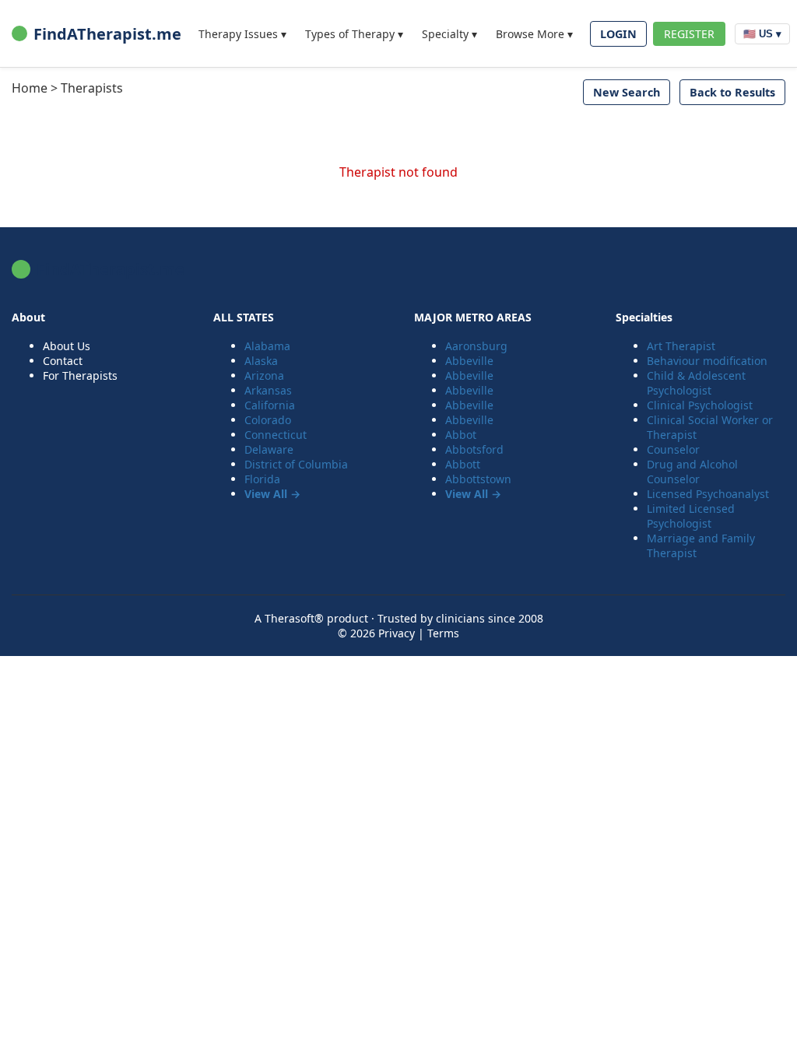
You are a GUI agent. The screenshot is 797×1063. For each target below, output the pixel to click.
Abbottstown (478, 479)
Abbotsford (474, 449)
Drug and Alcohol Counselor (692, 471)
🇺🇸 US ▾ (762, 34)
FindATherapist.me (107, 33)
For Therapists (80, 375)
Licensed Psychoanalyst (708, 493)
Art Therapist (681, 346)
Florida (262, 479)
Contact (63, 360)
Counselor (673, 449)
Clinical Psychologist (700, 405)
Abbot (460, 434)
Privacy (396, 633)
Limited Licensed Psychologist (691, 516)
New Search (626, 92)
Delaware (268, 449)
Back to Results (732, 92)
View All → (272, 493)
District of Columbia (296, 464)
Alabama (267, 346)
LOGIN (618, 33)
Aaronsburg (476, 346)
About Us (66, 346)
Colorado (267, 419)
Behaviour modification (707, 360)
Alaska (261, 360)
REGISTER (689, 33)
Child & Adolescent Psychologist (696, 383)
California (269, 405)
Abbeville (469, 360)
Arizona (264, 375)
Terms (443, 633)
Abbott (462, 464)
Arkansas (268, 390)
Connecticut (275, 434)
